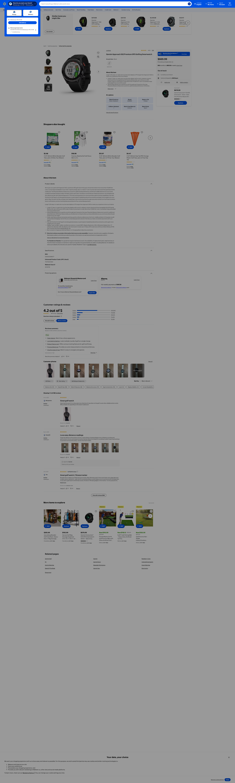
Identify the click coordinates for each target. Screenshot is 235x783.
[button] (209, 3)
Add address (22, 22)
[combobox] (115, 3)
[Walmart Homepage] (4, 3)
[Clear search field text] (185, 3)
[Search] (189, 3)
